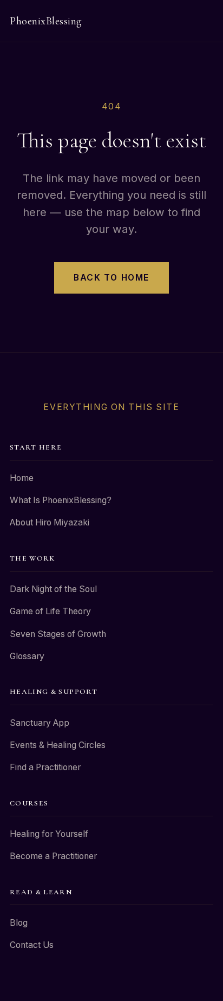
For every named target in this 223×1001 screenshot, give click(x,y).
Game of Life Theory (50, 611)
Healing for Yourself (49, 834)
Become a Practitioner (53, 856)
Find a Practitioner (45, 767)
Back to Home (111, 277)
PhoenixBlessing (46, 21)
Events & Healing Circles (58, 745)
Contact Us (32, 945)
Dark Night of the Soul (53, 589)
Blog (19, 923)
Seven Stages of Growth (58, 634)
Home (22, 478)
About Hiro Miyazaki (49, 522)
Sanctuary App (39, 723)
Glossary (27, 656)
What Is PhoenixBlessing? (61, 500)
